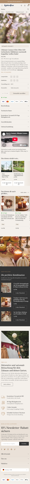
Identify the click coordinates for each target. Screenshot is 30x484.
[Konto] (25, 5)
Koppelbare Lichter (10, 12)
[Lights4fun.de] (9, 5)
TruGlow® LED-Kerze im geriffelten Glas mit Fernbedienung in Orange (20, 299)
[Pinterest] (11, 449)
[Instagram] (8, 449)
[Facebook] (1, 449)
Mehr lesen (20, 70)
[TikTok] (14, 449)
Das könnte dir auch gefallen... (8, 192)
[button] (21, 5)
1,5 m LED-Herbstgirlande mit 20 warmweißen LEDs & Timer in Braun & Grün (21, 285)
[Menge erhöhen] (8, 93)
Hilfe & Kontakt (5, 454)
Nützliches (4, 463)
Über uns (4, 459)
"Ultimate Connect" (20, 12)
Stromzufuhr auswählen (19, 93)
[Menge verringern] (2, 93)
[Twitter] (4, 449)
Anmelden (24, 443)
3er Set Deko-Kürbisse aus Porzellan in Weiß (20, 313)
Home (2, 12)
